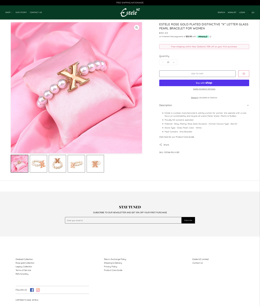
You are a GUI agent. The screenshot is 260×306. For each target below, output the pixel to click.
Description (165, 105)
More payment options (204, 89)
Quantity (164, 56)
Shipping (194, 97)
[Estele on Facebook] (32, 291)
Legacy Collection (24, 266)
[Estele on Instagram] (38, 291)
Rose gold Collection (25, 263)
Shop (8, 12)
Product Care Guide (113, 270)
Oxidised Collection (24, 259)
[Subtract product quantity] (173, 62)
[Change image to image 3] (57, 163)
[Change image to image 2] (38, 163)
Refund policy (22, 274)
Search (221, 12)
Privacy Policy (110, 266)
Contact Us (36, 12)
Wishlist (232, 12)
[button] (243, 74)
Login (242, 12)
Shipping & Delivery (113, 263)
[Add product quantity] (162, 62)
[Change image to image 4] (76, 163)
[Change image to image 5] (95, 163)
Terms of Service (23, 270)
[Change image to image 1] (19, 163)
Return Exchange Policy (115, 259)
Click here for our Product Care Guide (176, 137)
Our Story (21, 12)
